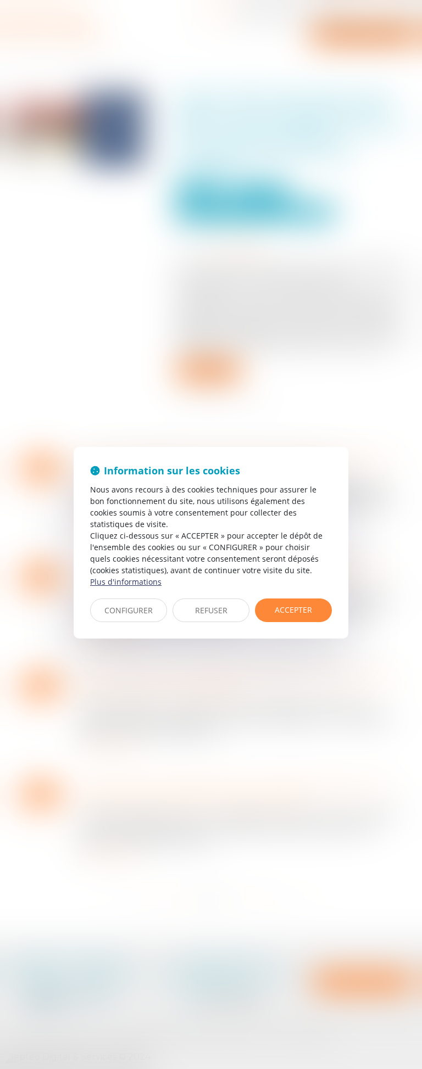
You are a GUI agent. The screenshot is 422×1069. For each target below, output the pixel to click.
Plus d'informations (126, 582)
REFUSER (211, 610)
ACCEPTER (293, 610)
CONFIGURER (128, 610)
